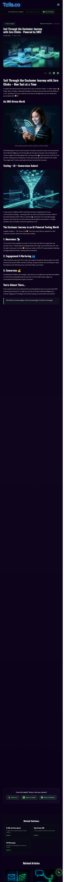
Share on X (14, 797)
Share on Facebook (49, 797)
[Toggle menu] (58, 4)
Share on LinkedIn (31, 797)
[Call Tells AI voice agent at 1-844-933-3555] (59, 872)
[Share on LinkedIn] (53, 73)
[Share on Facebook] (57, 73)
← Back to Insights (9, 23)
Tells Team (7, 35)
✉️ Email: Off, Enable (48, 11)
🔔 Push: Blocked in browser (33, 11)
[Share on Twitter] (49, 73)
